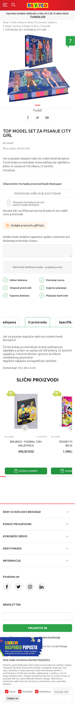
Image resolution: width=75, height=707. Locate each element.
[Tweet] (37, 117)
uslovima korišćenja (48, 637)
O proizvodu (37, 322)
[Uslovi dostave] (5, 279)
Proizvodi (40, 22)
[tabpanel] (37, 68)
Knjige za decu (31, 26)
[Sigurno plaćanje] (41, 287)
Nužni (12, 692)
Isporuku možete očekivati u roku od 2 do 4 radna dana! (37, 13)
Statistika (27, 692)
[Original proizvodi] (5, 287)
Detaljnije (9, 170)
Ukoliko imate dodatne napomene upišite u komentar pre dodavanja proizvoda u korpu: (36, 238)
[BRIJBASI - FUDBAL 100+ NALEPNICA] (26, 411)
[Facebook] (28, 117)
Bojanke (46, 26)
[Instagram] (30, 587)
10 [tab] (72, 476)
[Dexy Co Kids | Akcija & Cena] (37, 5)
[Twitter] (18, 587)
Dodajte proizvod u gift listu (27, 225)
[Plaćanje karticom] (41, 295)
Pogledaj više (37, 16)
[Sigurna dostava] (5, 295)
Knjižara (52, 22)
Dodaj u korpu (28, 471)
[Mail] (47, 117)
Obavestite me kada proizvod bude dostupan (32, 183)
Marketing (45, 692)
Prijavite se (37, 628)
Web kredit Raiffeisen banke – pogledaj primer (37, 267)
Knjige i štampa (13, 26)
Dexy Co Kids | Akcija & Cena (18, 22)
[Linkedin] (41, 587)
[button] (25, 428)
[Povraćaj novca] (41, 279)
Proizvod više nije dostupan (37, 193)
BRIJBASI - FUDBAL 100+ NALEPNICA (26, 443)
